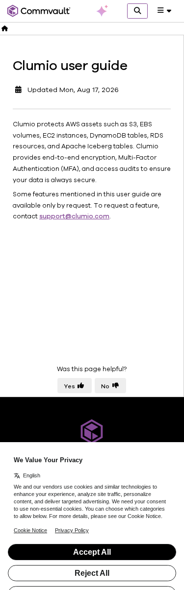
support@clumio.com (74, 216)
